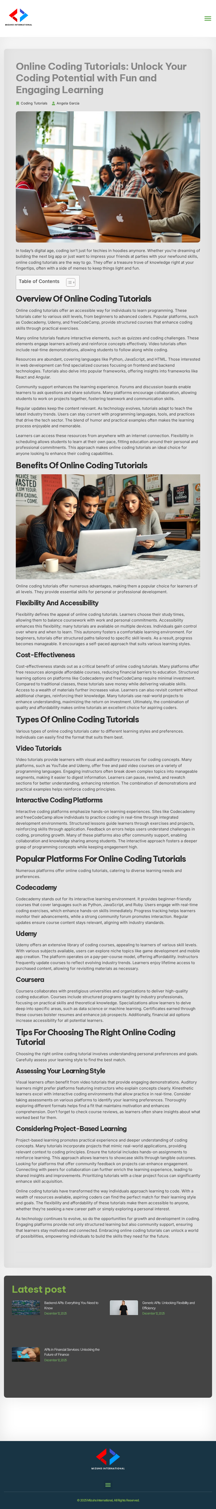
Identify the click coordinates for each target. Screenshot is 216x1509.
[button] (207, 18)
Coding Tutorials (34, 103)
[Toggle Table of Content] (68, 282)
